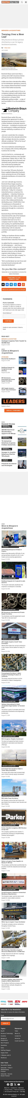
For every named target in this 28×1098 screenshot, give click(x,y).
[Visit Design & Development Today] (3, 1001)
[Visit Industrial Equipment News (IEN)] (17, 1001)
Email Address (7, 313)
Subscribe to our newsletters (14, 278)
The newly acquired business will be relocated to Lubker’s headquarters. (12, 679)
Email (2, 1015)
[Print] (3, 284)
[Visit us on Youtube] (19, 1084)
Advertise (21, 1088)
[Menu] (25, 2)
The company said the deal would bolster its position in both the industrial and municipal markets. (14, 866)
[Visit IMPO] (24, 1001)
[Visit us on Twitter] (15, 1084)
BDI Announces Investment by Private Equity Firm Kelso (8, 379)
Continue (8, 321)
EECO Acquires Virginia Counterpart (12, 739)
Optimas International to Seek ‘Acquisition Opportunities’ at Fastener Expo (13, 706)
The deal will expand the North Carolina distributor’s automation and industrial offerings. (12, 742)
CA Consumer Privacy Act (12, 1091)
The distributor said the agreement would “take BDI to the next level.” (13, 617)
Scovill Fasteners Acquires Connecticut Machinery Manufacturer (14, 893)
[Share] (7, 284)
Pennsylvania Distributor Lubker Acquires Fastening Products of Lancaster (11, 675)
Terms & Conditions (19, 1089)
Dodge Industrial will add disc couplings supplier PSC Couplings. (13, 954)
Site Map (22, 1091)
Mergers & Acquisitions (11, 30)
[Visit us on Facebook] (8, 1084)
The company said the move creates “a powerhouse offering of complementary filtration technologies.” (13, 833)
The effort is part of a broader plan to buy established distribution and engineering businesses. (13, 711)
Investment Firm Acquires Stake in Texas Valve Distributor (12, 769)
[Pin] (19, 284)
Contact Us (14, 1088)
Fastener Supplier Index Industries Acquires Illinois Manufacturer (12, 980)
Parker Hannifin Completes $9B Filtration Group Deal (14, 828)
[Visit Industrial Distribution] (3, 1004)
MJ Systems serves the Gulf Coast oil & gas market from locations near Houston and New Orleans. (14, 802)
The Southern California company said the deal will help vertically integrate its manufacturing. (13, 985)
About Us (6, 1088)
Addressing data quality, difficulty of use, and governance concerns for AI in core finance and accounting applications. (13, 555)
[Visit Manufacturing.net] (10, 1004)
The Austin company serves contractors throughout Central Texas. (13, 925)
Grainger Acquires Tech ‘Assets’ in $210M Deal (14, 342)
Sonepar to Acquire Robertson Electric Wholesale (9, 454)
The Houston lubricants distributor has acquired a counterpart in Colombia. (12, 585)
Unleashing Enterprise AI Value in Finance (12, 550)
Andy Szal (7, 48)
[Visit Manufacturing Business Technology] (17, 1004)
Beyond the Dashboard (8, 359)
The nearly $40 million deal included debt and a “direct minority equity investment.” (13, 773)
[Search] (21, 2)
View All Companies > (14, 410)
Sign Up (5, 1023)
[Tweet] (15, 284)
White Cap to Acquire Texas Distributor (13, 922)
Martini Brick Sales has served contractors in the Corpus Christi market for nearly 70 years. (13, 647)
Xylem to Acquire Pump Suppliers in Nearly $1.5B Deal (12, 862)
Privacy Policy (9, 1089)
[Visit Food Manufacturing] (10, 1001)
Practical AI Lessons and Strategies (9, 464)
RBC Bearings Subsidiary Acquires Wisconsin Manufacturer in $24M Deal (13, 950)
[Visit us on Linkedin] (11, 1084)
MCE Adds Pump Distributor (10, 798)
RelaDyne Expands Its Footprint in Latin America (8, 369)
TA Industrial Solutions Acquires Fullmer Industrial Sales (8, 443)
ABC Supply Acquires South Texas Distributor (9, 389)
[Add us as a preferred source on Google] (23, 284)
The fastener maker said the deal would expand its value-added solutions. (13, 897)
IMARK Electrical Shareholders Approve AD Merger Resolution (9, 431)
